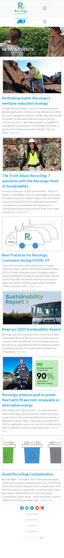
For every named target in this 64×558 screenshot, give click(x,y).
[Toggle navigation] (44, 8)
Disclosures (32, 525)
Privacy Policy (32, 514)
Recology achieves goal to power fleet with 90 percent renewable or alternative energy (31, 399)
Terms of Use (32, 519)
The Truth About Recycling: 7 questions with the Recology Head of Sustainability (30, 180)
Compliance (32, 531)
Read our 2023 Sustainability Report (31, 329)
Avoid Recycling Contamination (27, 474)
